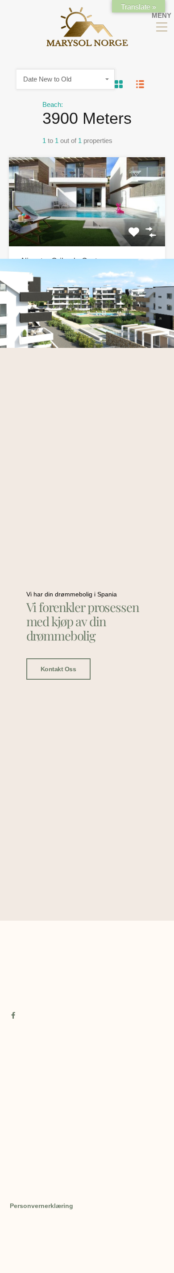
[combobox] (66, 79)
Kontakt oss (58, 669)
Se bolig (87, 228)
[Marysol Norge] (87, 42)
